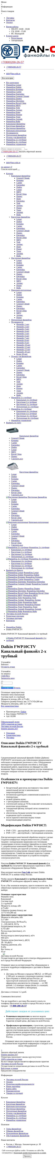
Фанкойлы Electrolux (15, 101)
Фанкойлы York (13, 108)
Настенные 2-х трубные (26, 404)
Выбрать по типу (13, 423)
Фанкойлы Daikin (13, 87)
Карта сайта (11, 1089)
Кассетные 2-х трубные (26, 402)
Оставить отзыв (8, 667)
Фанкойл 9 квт (22, 343)
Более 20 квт (21, 354)
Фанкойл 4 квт (22, 331)
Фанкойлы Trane (13, 117)
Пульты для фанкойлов (16, 137)
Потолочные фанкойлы (16, 135)
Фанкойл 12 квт (23, 347)
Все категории (12, 83)
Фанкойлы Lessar (13, 85)
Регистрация (16, 38)
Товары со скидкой (14, 1093)
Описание (10, 733)
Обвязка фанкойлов (14, 1131)
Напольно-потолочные (16, 131)
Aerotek (19, 212)
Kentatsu (20, 180)
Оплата (9, 22)
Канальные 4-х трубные (26, 411)
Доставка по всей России (17, 614)
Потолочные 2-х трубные (27, 407)
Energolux (20, 185)
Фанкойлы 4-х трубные (16, 142)
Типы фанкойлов (13, 1129)
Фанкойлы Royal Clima (16, 103)
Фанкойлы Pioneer (14, 115)
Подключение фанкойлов (17, 1133)
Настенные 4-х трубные (26, 416)
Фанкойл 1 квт (22, 324)
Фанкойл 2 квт (22, 327)
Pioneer (19, 388)
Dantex (19, 196)
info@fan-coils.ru (13, 74)
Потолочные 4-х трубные (27, 418)
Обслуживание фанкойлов (17, 1136)
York (18, 203)
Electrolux (20, 201)
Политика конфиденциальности (20, 1084)
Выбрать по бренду (14, 570)
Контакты (10, 20)
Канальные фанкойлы (15, 124)
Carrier (19, 183)
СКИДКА (5, 676)
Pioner (19, 208)
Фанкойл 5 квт (22, 333)
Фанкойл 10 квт (23, 345)
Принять (27, 1156)
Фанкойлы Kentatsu (14, 89)
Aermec (19, 205)
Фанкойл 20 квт (23, 352)
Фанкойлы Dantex (14, 99)
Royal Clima (21, 194)
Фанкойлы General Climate (17, 96)
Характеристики (13, 735)
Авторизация (17, 40)
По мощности (12, 133)
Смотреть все (17, 459)
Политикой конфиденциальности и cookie (30, 1153)
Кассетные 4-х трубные (26, 413)
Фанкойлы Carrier (13, 92)
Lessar (19, 189)
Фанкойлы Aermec (14, 110)
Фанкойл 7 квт (22, 338)
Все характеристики (10, 706)
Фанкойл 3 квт (22, 329)
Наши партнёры (13, 1086)
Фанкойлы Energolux (15, 94)
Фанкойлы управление (16, 144)
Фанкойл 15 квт (23, 349)
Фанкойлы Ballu (13, 121)
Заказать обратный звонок (30, 151)
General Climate (23, 178)
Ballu (18, 215)
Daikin (19, 187)
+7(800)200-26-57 (13, 67)
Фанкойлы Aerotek (14, 119)
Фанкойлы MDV (13, 105)
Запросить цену (8, 678)
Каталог (9, 173)
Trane (18, 210)
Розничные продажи (15, 616)
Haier (18, 199)
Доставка (10, 18)
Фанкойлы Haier (13, 112)
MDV (18, 192)
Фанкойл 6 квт (22, 336)
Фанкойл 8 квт (22, 340)
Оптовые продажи (14, 618)
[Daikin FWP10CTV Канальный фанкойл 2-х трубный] (30, 640)
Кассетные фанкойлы (15, 126)
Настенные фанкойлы (15, 128)
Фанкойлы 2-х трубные (16, 140)
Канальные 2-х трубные (26, 400)
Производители (13, 1091)
